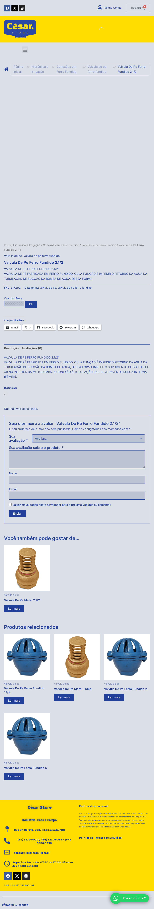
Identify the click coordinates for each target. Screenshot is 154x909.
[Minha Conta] (99, 7)
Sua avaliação (18, 438)
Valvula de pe (13, 256)
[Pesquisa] (98, 29)
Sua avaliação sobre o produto (36, 447)
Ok (31, 304)
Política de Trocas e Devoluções (100, 838)
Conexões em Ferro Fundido (66, 69)
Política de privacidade (94, 806)
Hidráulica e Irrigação (39, 69)
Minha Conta (112, 7)
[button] (25, 49)
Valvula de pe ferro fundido (97, 69)
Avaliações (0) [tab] (32, 348)
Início (7, 245)
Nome (13, 473)
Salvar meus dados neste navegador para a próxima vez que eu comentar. (61, 504)
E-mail (13, 489)
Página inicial (18, 69)
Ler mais (14, 608)
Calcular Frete (13, 298)
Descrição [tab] (11, 348)
